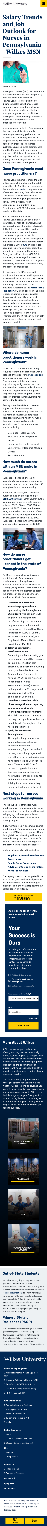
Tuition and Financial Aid (17, 1418)
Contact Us (9, 1465)
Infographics (11, 1457)
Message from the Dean (16, 1410)
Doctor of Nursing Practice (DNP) (21, 1389)
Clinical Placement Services (19, 1439)
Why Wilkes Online (12, 1401)
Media (8, 1422)
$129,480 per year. (12, 499)
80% (25, 245)
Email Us (10, 1489)
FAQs (8, 1435)
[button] (23, 897)
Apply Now (9, 1484)
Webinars (10, 1453)
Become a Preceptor (15, 1473)
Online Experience (12, 1430)
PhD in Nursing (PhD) (15, 1393)
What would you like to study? (19, 994)
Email (10, 1008)
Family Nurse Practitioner (22, 863)
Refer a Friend (12, 1469)
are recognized (35, 375)
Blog (6, 1448)
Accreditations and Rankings (19, 1405)
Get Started (9, 1479)
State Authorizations (15, 1414)
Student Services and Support (19, 1443)
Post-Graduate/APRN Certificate (20, 1385)
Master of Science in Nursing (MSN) (22, 1380)
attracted (22, 189)
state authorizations (13, 1293)
